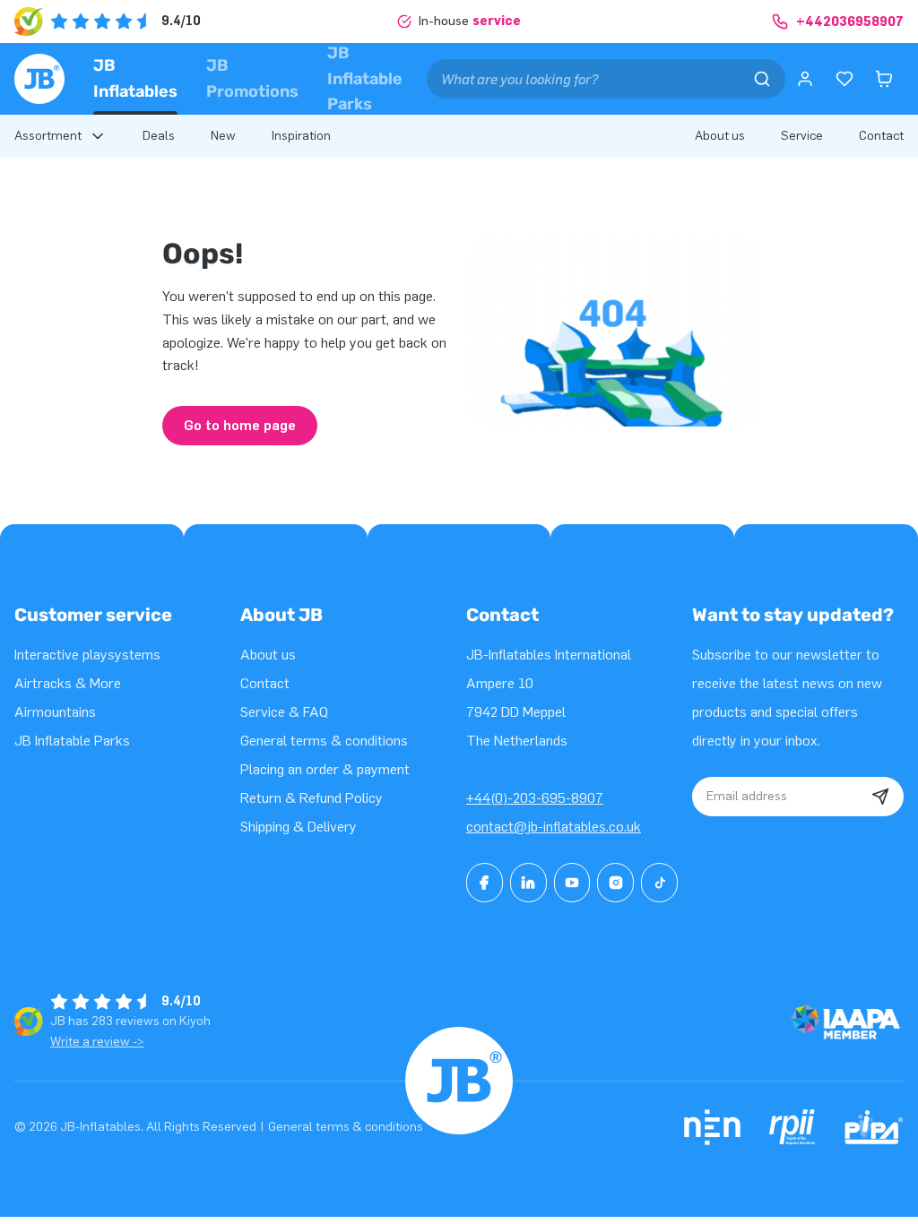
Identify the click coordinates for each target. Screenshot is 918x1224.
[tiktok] (659, 882)
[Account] (805, 79)
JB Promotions (252, 78)
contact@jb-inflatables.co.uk (553, 826)
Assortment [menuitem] (48, 135)
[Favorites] (844, 79)
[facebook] (484, 882)
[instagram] (615, 882)
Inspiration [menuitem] (301, 135)
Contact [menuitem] (881, 135)
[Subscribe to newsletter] (880, 796)
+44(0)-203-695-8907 (534, 797)
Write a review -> (97, 1041)
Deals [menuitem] (159, 135)
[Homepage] (39, 79)
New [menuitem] (223, 135)
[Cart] (884, 79)
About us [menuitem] (720, 135)
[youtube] (572, 882)
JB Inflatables (135, 78)
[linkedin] (528, 882)
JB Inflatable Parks (365, 78)
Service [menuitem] (802, 135)
